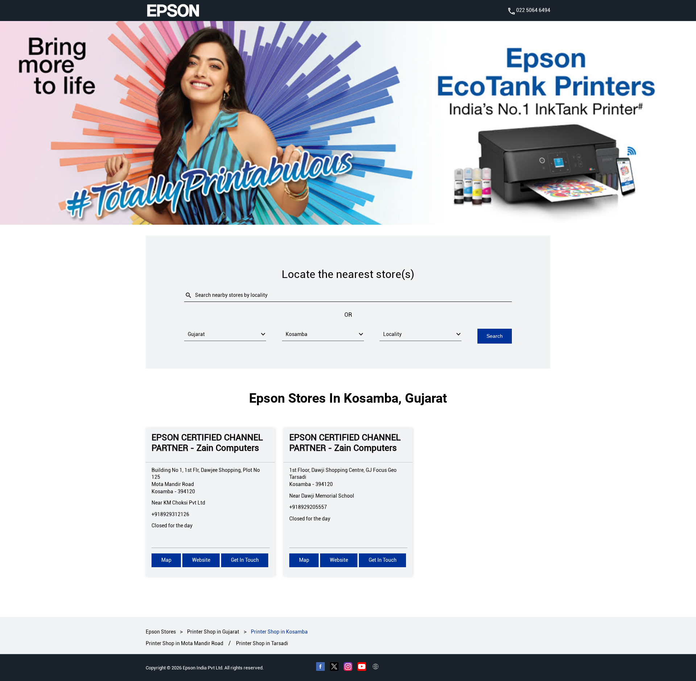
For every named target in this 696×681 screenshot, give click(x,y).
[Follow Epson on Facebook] (320, 667)
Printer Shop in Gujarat (213, 632)
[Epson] (173, 10)
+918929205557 (308, 507)
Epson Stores (161, 632)
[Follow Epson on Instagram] (348, 667)
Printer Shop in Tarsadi (262, 643)
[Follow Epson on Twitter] (334, 667)
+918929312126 (170, 514)
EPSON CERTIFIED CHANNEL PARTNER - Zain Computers (207, 442)
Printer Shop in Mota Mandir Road (184, 643)
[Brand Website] (375, 667)
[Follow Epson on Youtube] (362, 667)
